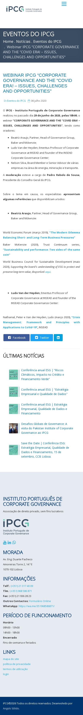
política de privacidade (17, 664)
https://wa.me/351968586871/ (37, 606)
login (6, 674)
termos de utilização (15, 669)
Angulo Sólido (11, 708)
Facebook (19, 338)
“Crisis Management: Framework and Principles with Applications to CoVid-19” (41, 322)
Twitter (44, 338)
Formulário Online (40, 601)
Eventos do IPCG (16, 100)
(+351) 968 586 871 (21, 591)
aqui (48, 272)
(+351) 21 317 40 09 (22, 586)
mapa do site (11, 659)
